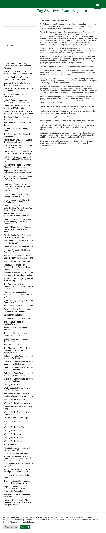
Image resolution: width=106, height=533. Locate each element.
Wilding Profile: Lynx (12, 434)
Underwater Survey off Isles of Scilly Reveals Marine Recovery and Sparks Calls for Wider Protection (17, 187)
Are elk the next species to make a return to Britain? (18, 242)
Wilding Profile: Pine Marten (15, 427)
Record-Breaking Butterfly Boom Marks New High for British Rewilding (17, 221)
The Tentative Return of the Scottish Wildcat (15, 323)
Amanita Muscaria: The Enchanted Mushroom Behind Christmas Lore (18, 274)
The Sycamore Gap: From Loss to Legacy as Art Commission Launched (18, 178)
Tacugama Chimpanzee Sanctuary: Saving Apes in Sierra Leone (19, 470)
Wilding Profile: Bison (13, 441)
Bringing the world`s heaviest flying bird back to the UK (18, 449)
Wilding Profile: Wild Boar (14, 399)
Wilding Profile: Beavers (14, 437)
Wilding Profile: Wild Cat (14, 384)
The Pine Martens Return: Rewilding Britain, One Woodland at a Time (18, 286)
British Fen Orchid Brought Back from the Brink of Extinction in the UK (18, 159)
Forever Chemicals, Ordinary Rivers (16, 129)
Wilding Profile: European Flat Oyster (16, 422)
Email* (5, 34)
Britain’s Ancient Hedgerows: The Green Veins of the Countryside (18, 101)
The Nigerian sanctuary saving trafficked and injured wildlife (17, 482)
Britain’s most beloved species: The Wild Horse (17, 340)
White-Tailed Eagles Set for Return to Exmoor (18, 89)
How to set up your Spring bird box (18, 246)
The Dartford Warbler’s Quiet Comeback (16, 95)
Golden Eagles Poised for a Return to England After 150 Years (18, 201)
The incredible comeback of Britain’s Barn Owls (15, 334)
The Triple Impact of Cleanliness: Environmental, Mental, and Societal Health (17, 350)
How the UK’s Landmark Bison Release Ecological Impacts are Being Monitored (17, 502)
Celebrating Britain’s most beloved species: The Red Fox (18, 368)
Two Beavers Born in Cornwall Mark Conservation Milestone (16, 214)
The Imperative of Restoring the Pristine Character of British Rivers (18, 395)
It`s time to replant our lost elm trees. (16, 476)
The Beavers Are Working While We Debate (17, 135)
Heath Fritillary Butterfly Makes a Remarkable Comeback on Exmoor (17, 229)
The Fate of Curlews (12, 345)
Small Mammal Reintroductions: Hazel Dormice (17, 495)
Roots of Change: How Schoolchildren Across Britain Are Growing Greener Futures (18, 208)
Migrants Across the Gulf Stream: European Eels (18, 251)
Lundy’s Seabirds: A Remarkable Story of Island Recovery (17, 78)
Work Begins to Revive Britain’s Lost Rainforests (17, 389)
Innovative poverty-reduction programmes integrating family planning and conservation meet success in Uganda (17, 457)
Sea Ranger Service (12, 444)
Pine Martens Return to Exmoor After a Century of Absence (17, 166)
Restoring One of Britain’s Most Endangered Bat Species (17, 310)
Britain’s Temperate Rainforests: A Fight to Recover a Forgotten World (18, 112)
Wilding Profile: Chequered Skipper (18, 403)
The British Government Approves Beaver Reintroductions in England (18, 257)
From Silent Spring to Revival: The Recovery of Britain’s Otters (18, 301)
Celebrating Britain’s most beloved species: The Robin (18, 380)
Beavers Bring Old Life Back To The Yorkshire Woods (17, 84)
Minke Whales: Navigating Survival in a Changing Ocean (18, 279)
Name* (5, 25)
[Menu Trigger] (97, 5)
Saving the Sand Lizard (13, 315)
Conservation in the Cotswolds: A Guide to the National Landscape (18, 152)
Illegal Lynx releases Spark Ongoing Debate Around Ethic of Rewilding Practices (17, 267)
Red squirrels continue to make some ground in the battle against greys (18, 294)
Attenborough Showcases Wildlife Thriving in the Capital (18, 141)
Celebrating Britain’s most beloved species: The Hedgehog (18, 363)
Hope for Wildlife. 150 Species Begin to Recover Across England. (18, 171)
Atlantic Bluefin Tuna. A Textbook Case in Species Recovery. (17, 236)
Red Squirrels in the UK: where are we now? (18, 465)
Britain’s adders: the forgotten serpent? (16, 328)
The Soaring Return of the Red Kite (18, 306)
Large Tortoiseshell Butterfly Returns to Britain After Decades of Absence (18, 65)
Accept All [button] (25, 527)
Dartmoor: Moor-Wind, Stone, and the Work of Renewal (18, 146)
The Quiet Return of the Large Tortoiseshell (16, 118)
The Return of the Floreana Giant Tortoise (17, 124)
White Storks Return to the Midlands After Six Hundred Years (18, 72)
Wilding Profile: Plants (13, 430)
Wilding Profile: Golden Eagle (16, 418)
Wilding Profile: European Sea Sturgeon (16, 413)
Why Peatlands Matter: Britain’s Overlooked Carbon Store (17, 107)
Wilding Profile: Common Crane (17, 261)
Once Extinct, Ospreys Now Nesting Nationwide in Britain (16, 195)
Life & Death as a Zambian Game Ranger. (18, 407)
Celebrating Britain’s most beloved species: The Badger (18, 357)
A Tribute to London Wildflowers (17, 318)
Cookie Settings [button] (11, 527)
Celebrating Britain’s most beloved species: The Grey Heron (18, 374)
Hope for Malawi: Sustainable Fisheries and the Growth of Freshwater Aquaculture (16, 488)
